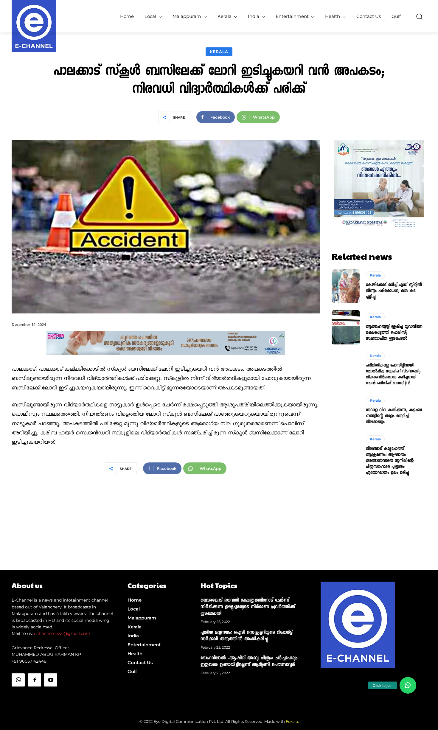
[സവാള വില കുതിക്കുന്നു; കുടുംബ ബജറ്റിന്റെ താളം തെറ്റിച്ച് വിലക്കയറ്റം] (346, 411)
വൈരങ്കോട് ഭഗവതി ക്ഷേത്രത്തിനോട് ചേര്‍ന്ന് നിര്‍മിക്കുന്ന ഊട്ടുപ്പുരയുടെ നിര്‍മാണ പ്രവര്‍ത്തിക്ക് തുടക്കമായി (248, 607)
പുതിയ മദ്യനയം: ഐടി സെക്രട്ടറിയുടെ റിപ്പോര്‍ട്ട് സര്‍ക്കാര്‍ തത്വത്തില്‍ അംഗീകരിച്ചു (247, 636)
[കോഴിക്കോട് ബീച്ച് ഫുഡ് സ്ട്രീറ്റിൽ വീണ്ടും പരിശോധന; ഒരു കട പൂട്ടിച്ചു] (346, 286)
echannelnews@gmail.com (62, 633)
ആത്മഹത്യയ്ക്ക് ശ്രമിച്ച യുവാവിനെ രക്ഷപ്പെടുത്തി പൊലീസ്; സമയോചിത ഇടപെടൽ (394, 333)
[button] (419, 16)
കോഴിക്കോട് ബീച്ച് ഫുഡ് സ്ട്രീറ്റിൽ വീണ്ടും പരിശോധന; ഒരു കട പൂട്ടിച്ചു (394, 291)
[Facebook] (34, 679)
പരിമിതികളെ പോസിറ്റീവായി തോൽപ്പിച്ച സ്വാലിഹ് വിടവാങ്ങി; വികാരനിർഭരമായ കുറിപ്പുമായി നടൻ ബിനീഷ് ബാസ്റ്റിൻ (393, 374)
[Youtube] (50, 679)
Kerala (219, 51)
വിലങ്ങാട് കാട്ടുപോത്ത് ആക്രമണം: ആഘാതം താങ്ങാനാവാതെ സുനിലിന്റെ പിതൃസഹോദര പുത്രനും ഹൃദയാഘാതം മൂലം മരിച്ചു (390, 461)
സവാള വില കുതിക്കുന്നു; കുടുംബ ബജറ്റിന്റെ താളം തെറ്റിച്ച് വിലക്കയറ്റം (394, 416)
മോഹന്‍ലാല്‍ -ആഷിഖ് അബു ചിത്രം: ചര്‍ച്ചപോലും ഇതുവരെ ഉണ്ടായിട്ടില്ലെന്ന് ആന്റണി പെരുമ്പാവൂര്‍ (249, 661)
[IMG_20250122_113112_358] (165, 360)
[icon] (18, 695)
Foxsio (292, 721)
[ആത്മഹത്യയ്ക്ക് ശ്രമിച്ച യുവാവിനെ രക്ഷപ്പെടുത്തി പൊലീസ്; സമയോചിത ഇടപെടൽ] (346, 327)
